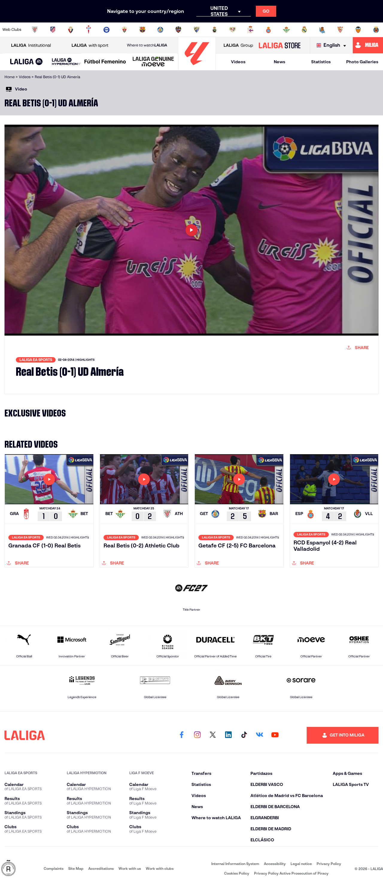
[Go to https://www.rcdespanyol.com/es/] (268, 29)
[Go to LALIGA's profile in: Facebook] (181, 735)
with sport (90, 45)
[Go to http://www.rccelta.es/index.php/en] (88, 29)
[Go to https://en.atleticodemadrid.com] (52, 29)
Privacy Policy (329, 864)
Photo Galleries (362, 61)
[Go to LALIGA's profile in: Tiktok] (243, 735)
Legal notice (301, 864)
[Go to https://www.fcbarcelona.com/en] (142, 29)
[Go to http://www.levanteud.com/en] (178, 29)
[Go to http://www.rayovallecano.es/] (232, 29)
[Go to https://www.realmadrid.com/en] (304, 29)
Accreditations (101, 868)
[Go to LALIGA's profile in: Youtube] (275, 735)
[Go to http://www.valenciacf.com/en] (358, 29)
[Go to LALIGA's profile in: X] (212, 735)
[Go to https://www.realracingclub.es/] (214, 29)
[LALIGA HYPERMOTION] (66, 62)
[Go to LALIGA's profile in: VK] (259, 735)
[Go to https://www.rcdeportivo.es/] (250, 29)
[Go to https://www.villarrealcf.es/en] (376, 29)
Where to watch (147, 45)
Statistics (321, 61)
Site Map (75, 868)
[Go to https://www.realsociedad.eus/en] (322, 29)
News (279, 61)
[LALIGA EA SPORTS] (26, 62)
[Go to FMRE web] (8, 868)
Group (238, 45)
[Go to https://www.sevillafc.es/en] (340, 29)
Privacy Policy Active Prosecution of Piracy (291, 873)
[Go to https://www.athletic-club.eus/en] (34, 29)
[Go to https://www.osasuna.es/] (70, 29)
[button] (26, 62)
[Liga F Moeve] (105, 62)
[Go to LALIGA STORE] (279, 45)
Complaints (53, 868)
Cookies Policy (236, 873)
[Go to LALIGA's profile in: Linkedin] (228, 735)
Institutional (31, 45)
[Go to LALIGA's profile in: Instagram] (197, 735)
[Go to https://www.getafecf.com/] (160, 29)
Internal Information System (235, 864)
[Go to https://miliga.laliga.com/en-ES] (368, 45)
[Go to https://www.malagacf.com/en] (196, 29)
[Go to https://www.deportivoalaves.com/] (106, 29)
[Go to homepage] (196, 67)
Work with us (129, 868)
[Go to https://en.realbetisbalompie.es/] (286, 29)
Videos (238, 61)
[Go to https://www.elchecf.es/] (124, 29)
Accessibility (275, 864)
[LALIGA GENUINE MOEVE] (153, 62)
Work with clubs (160, 868)
